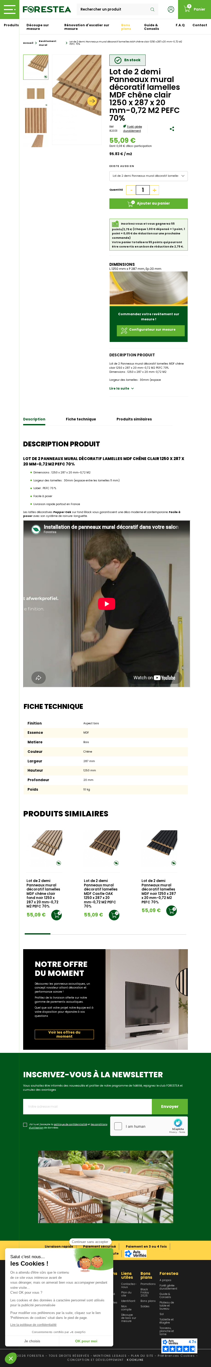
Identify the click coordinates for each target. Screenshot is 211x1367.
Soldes (145, 1306)
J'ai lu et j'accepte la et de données (68, 1126)
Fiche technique (81, 419)
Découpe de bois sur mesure (128, 1318)
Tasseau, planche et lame (167, 1331)
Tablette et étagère (167, 1321)
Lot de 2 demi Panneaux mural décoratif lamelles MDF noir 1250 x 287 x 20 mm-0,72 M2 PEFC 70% (159, 891)
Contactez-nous (129, 1286)
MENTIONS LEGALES (110, 1356)
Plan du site (126, 1294)
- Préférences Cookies (175, 1356)
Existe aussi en (121, 166)
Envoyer (170, 1106)
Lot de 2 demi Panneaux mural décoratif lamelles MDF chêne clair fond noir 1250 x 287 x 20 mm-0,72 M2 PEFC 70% (43, 894)
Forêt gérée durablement (132, 129)
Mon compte (126, 1308)
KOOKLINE (135, 1360)
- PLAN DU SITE (141, 1356)
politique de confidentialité (70, 1124)
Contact (199, 25)
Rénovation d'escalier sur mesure (86, 27)
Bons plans (126, 27)
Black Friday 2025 (144, 1292)
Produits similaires (134, 419)
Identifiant (128, 1301)
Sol (162, 1314)
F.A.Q (180, 25)
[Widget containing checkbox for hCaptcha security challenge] (149, 1126)
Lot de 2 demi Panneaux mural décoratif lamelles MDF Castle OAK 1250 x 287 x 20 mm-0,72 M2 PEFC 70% (101, 894)
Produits (11, 25)
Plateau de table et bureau (167, 1305)
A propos (165, 1280)
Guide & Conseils (151, 27)
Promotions (148, 1284)
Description (34, 419)
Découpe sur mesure (38, 27)
